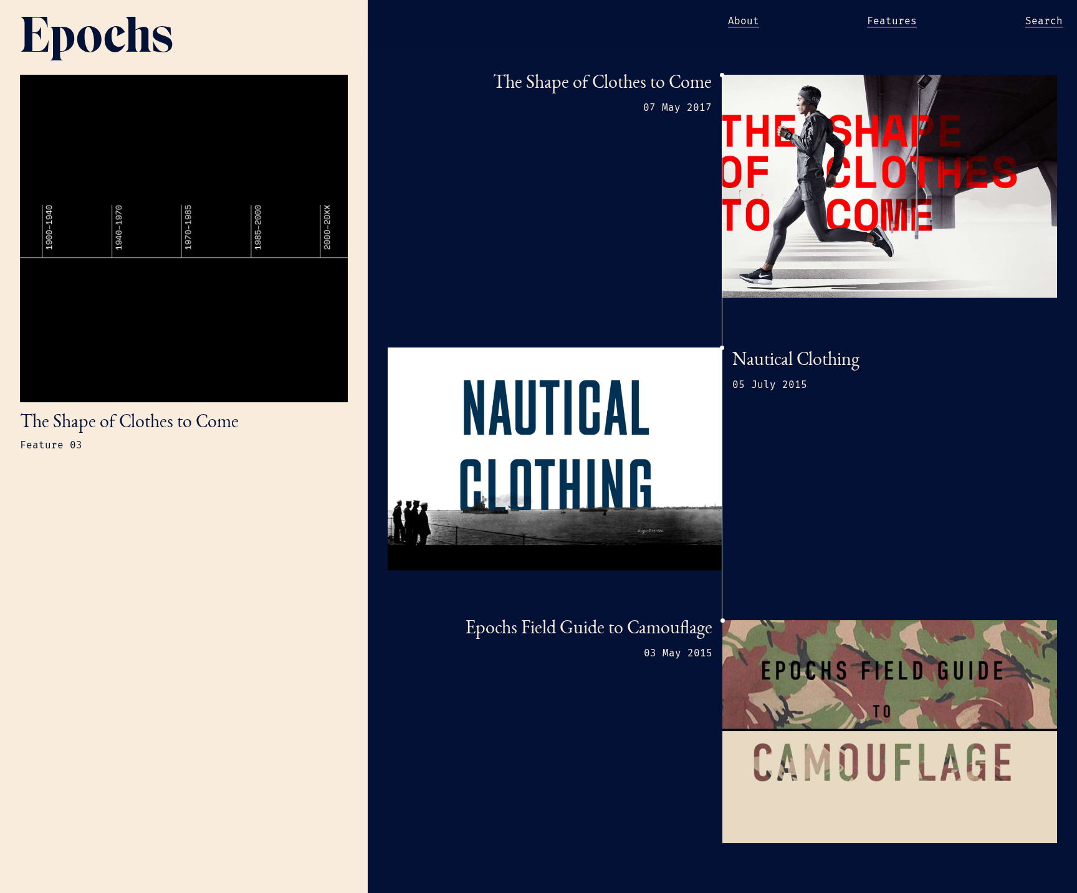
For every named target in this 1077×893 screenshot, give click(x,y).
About (743, 21)
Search (1044, 21)
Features (892, 21)
